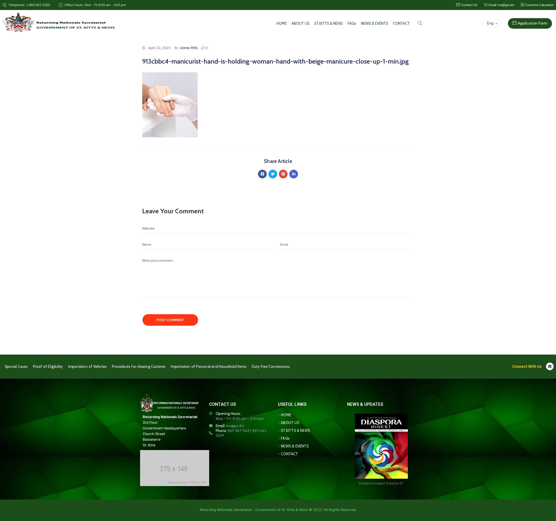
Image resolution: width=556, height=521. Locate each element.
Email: (230, 426)
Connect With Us (527, 366)
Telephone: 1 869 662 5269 (29, 5)
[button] (499, 5)
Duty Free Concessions (271, 366)
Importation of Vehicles (87, 366)
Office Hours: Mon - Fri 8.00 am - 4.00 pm (95, 5)
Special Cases (16, 366)
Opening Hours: (228, 413)
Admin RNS (189, 48)
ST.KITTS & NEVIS (328, 23)
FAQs (352, 23)
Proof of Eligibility (48, 366)
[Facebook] (262, 174)
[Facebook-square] (550, 366)
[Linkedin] (293, 174)
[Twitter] (272, 174)
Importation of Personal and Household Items (209, 366)
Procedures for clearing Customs (138, 366)
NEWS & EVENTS (374, 23)
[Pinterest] (283, 174)
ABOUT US (300, 23)
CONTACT (401, 23)
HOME (281, 23)
